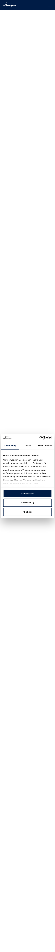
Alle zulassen (27, 493)
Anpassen (26, 502)
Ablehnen (27, 512)
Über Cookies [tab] (45, 445)
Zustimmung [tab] (10, 445)
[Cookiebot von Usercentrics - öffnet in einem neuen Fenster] (39, 438)
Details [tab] (27, 445)
